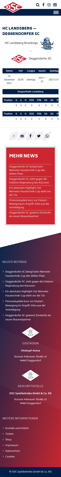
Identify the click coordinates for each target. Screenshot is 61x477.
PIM (39, 100)
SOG (31, 100)
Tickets (9, 434)
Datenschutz (12, 451)
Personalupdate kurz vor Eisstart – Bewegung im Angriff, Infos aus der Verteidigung (29, 204)
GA (52, 100)
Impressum (11, 445)
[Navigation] (56, 13)
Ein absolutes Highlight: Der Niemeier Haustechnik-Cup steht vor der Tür (30, 191)
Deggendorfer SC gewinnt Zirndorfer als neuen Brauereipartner (30, 215)
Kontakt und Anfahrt (17, 428)
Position (8, 100)
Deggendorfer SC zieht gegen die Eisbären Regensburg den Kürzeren (29, 181)
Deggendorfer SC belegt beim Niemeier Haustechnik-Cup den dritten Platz (27, 170)
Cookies (10, 457)
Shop (8, 440)
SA (45, 100)
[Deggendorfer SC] (13, 12)
